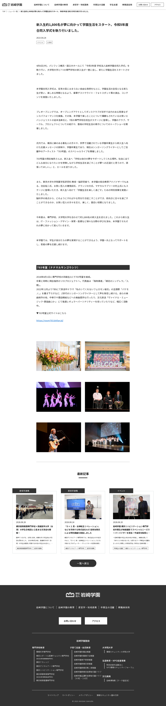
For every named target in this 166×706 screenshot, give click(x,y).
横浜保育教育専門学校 (45, 675)
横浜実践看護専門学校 (24, 548)
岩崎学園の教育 (61, 4)
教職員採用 (127, 4)
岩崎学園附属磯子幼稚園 (84, 655)
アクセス (157, 5)
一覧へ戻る (83, 563)
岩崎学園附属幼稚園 (82, 651)
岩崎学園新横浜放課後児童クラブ (87, 671)
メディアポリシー (86, 695)
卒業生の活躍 (99, 4)
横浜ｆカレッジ (42, 662)
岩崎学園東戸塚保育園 (83, 659)
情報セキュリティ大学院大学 (118, 651)
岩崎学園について (41, 4)
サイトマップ (53, 695)
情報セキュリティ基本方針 (107, 695)
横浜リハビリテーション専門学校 (136, 548)
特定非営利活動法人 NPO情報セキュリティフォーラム (120, 666)
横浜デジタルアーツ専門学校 (75, 548)
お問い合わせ (143, 5)
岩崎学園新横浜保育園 (83, 663)
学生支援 (114, 4)
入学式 (49, 42)
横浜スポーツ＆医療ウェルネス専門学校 (52, 656)
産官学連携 (38, 548)
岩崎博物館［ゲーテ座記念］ (118, 680)
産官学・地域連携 (80, 4)
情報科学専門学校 (43, 651)
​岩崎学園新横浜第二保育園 (85, 667)
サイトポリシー (68, 695)
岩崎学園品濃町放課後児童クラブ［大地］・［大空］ (87, 677)
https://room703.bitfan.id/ (49, 320)
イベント (40, 42)
